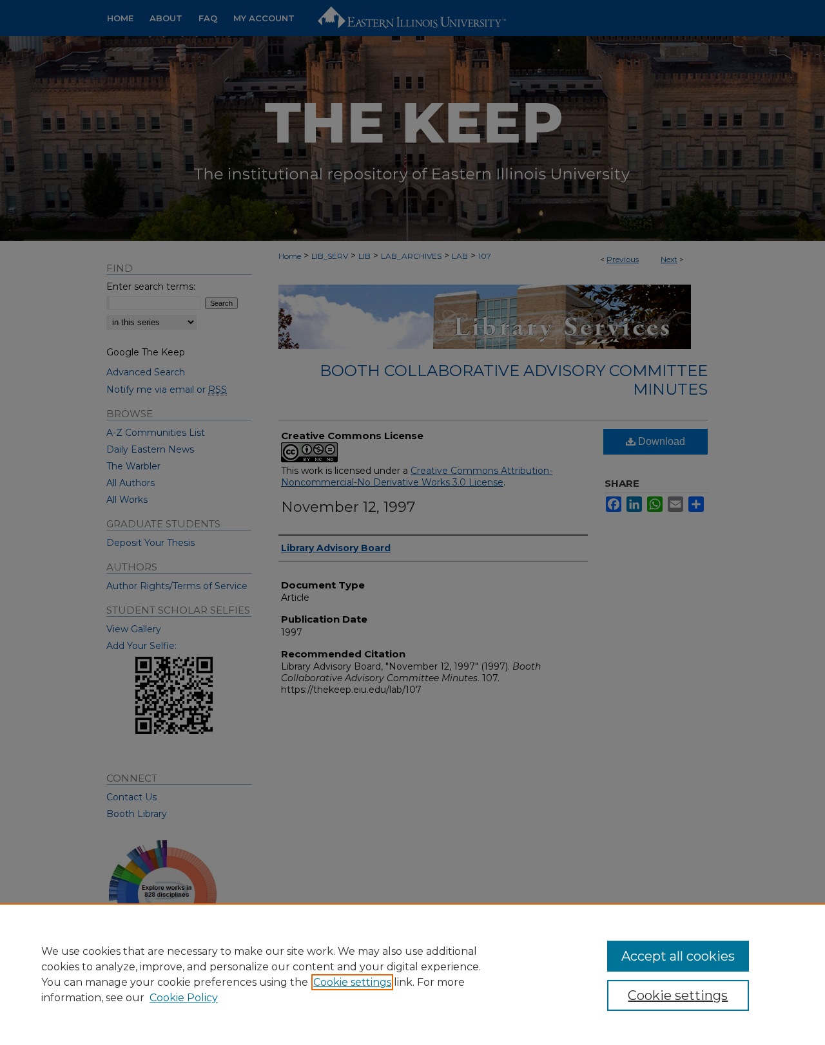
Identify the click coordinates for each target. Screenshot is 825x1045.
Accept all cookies (678, 956)
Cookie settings (352, 982)
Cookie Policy (184, 998)
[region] (412, 974)
